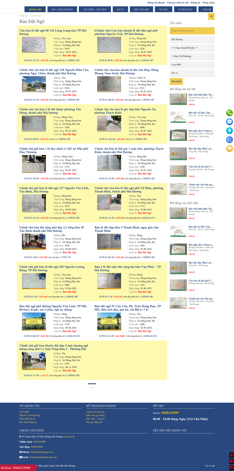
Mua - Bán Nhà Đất (62, 9)
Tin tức (163, 9)
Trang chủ (23, 16)
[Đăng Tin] (211, 16)
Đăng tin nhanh (156, 2)
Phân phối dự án (27, 418)
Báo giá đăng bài (94, 422)
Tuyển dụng (185, 9)
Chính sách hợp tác (95, 412)
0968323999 (39, 442)
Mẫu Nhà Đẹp (141, 9)
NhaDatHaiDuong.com (42, 452)
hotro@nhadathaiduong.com (43, 457)
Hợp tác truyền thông (29, 415)
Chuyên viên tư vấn (178, 2)
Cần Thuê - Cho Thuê (95, 9)
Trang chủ (35, 9)
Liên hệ (207, 9)
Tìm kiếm (176, 81)
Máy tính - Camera (95, 418)
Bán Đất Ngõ (69, 55)
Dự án (120, 9)
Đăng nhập (208, 2)
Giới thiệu (24, 412)
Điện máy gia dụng (95, 415)
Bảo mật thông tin (28, 422)
